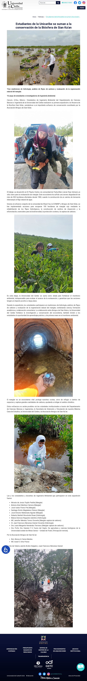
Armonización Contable (11, 650)
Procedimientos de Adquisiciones (59, 650)
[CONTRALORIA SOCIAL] (43, 640)
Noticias (41, 17)
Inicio (34, 17)
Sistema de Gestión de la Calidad (43, 650)
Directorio (67, 3)
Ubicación (30, 676)
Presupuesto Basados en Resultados (27, 650)
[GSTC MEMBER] (47, 664)
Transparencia (43, 656)
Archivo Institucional (75, 650)
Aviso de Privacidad (74, 676)
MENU (81, 8)
